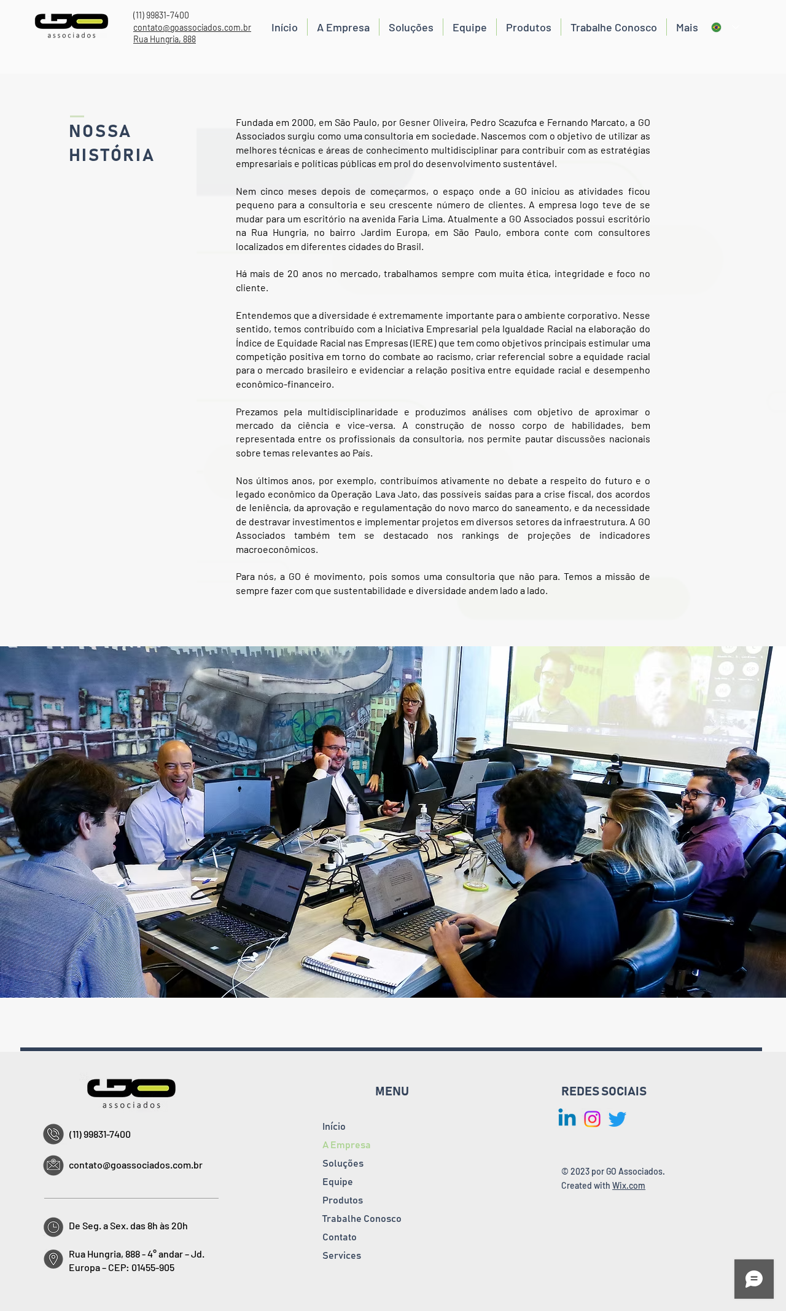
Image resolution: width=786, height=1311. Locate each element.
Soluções (343, 1163)
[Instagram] (592, 1119)
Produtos (342, 1200)
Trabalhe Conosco (362, 1219)
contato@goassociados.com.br (192, 27)
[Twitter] (617, 1119)
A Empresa (346, 1145)
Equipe (337, 1182)
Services (341, 1256)
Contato (339, 1237)
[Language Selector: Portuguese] (725, 27)
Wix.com (628, 1185)
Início (334, 1127)
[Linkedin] (567, 1119)
